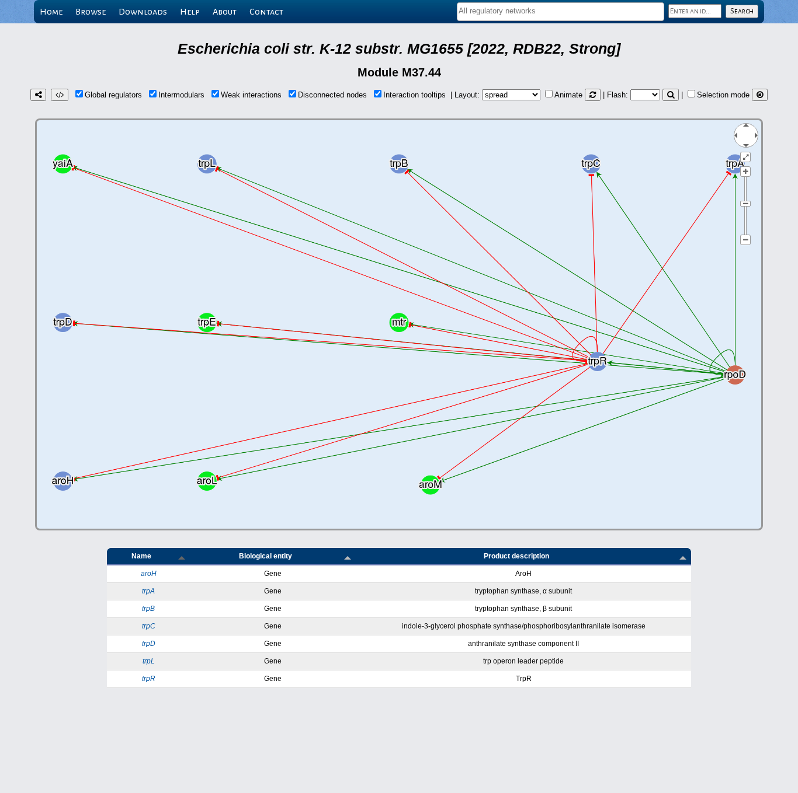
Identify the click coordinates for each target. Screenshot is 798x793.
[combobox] (560, 11)
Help (190, 11)
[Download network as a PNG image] (38, 95)
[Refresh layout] (593, 95)
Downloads (143, 11)
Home (51, 11)
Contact (266, 11)
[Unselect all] (760, 95)
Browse (90, 11)
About (225, 11)
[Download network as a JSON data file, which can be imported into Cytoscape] (59, 95)
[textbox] (560, 11)
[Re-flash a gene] (670, 95)
